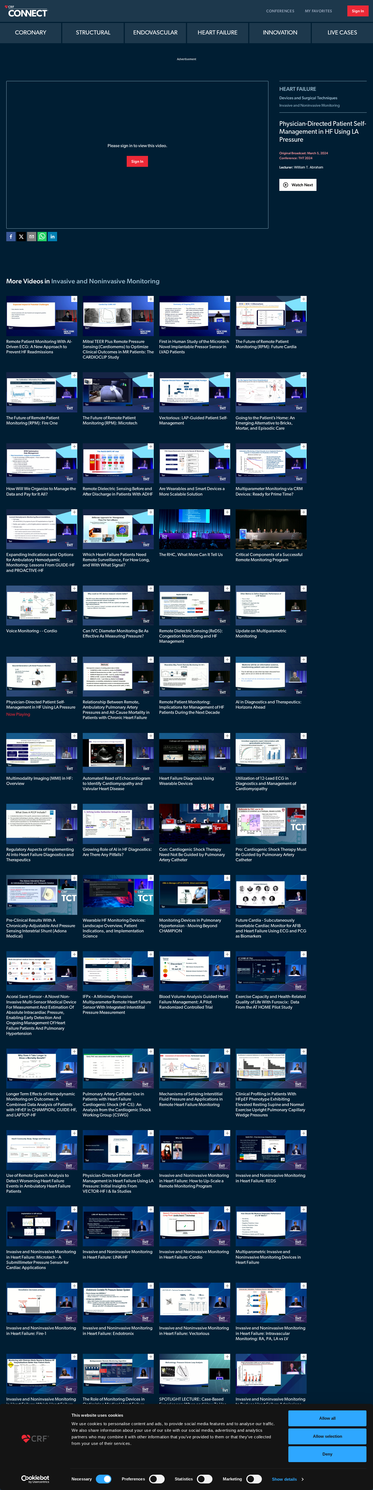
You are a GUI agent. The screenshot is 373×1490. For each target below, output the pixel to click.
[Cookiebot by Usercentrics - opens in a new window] (35, 1479)
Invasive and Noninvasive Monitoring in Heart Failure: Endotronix (117, 1331)
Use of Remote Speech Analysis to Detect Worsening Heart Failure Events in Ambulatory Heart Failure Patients (38, 1184)
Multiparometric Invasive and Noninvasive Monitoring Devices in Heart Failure (268, 1257)
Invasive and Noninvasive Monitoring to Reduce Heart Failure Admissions (270, 1402)
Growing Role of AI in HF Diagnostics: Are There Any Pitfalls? (117, 852)
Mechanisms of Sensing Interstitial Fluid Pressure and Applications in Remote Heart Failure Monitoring (191, 1099)
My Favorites (318, 11)
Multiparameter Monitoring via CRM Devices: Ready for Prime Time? (269, 491)
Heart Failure (218, 33)
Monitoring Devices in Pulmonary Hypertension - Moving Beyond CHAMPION (190, 925)
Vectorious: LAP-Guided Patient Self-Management (193, 421)
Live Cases (342, 33)
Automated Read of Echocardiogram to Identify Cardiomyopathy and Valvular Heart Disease (116, 783)
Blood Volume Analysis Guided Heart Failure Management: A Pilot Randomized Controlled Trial (193, 1002)
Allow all (327, 1418)
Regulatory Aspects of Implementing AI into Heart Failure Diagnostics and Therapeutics (40, 855)
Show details (284, 1479)
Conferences (280, 11)
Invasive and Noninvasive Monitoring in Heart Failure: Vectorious (194, 1331)
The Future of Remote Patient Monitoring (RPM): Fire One (32, 421)
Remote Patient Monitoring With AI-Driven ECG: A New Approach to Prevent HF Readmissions (39, 347)
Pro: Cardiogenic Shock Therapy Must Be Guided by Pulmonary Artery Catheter (271, 855)
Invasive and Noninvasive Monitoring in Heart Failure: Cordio (194, 1254)
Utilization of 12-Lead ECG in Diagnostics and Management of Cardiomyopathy (266, 783)
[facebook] (11, 237)
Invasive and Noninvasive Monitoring (309, 106)
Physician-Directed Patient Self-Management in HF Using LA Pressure (40, 705)
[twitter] (21, 237)
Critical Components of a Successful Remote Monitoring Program (269, 557)
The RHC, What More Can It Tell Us (191, 555)
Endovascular (155, 33)
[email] (31, 237)
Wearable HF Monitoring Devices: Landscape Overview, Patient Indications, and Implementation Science (114, 928)
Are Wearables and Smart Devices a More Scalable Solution (192, 491)
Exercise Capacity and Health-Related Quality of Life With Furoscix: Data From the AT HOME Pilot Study (271, 1002)
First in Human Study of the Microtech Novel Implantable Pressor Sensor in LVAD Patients (194, 347)
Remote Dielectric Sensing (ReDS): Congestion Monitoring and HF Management (191, 636)
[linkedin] (52, 237)
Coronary (30, 33)
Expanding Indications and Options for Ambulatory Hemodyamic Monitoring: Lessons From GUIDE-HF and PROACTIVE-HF (40, 563)
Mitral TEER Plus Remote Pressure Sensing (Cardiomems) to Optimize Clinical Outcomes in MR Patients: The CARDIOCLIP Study (118, 350)
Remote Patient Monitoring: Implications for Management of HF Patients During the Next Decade (191, 707)
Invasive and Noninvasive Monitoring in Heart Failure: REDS (270, 1178)
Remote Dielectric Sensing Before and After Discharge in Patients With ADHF (118, 491)
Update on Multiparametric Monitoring (261, 634)
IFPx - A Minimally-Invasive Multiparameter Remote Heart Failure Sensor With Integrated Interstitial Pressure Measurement (117, 1005)
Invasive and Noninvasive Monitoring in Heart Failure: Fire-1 (41, 1331)
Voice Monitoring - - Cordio (31, 631)
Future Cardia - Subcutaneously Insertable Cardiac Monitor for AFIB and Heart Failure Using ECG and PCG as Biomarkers (271, 928)
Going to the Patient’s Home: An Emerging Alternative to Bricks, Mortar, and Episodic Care (265, 423)
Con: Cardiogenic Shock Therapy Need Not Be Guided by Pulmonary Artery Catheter (192, 855)
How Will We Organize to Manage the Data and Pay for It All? (41, 491)
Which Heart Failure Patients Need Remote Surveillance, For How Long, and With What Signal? (116, 560)
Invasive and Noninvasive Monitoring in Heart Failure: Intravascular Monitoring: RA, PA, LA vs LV (270, 1333)
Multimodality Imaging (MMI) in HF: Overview (39, 781)
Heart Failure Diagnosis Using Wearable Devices (186, 781)
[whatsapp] (42, 237)
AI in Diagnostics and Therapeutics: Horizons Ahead (268, 705)
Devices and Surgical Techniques (308, 97)
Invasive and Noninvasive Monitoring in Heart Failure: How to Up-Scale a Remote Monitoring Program (194, 1181)
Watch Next (302, 184)
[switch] (157, 1479)
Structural (93, 33)
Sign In (358, 11)
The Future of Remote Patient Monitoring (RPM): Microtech (110, 421)
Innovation (280, 33)
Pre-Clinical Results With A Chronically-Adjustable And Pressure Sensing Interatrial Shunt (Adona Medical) (40, 928)
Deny (327, 1454)
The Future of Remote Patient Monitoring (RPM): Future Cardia (266, 344)
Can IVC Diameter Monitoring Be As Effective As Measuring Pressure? (116, 634)
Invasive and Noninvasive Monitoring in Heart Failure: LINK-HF (117, 1254)
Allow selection (327, 1436)
